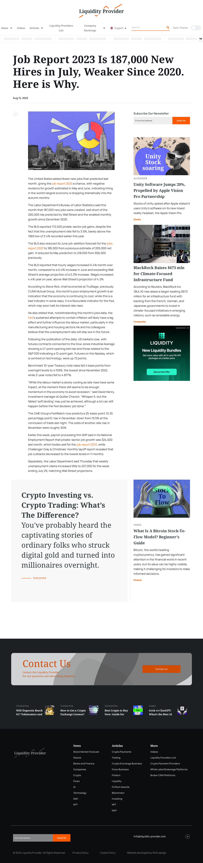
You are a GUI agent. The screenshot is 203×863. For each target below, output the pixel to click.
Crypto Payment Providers (165, 763)
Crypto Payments (121, 751)
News (4, 28)
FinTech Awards (120, 787)
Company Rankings (90, 28)
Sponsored (181, 328)
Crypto (77, 775)
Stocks (137, 219)
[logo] (101, 10)
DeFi (75, 798)
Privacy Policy (80, 852)
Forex (76, 781)
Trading (116, 757)
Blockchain (118, 793)
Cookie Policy (107, 852)
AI (74, 787)
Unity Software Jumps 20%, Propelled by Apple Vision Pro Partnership (159, 190)
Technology (79, 793)
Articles (34, 28)
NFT (75, 804)
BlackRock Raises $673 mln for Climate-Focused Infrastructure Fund (159, 273)
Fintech (138, 580)
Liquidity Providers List (61, 28)
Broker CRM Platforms (162, 775)
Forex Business (120, 769)
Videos (21, 28)
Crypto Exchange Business (127, 763)
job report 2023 (62, 183)
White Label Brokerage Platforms (168, 769)
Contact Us (161, 669)
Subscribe (181, 120)
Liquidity (116, 781)
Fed (30, 317)
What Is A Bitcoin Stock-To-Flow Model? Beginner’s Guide (159, 536)
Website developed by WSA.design (146, 852)
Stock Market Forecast (86, 751)
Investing (117, 798)
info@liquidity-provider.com (150, 836)
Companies (140, 321)
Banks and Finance (83, 763)
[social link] (187, 836)
